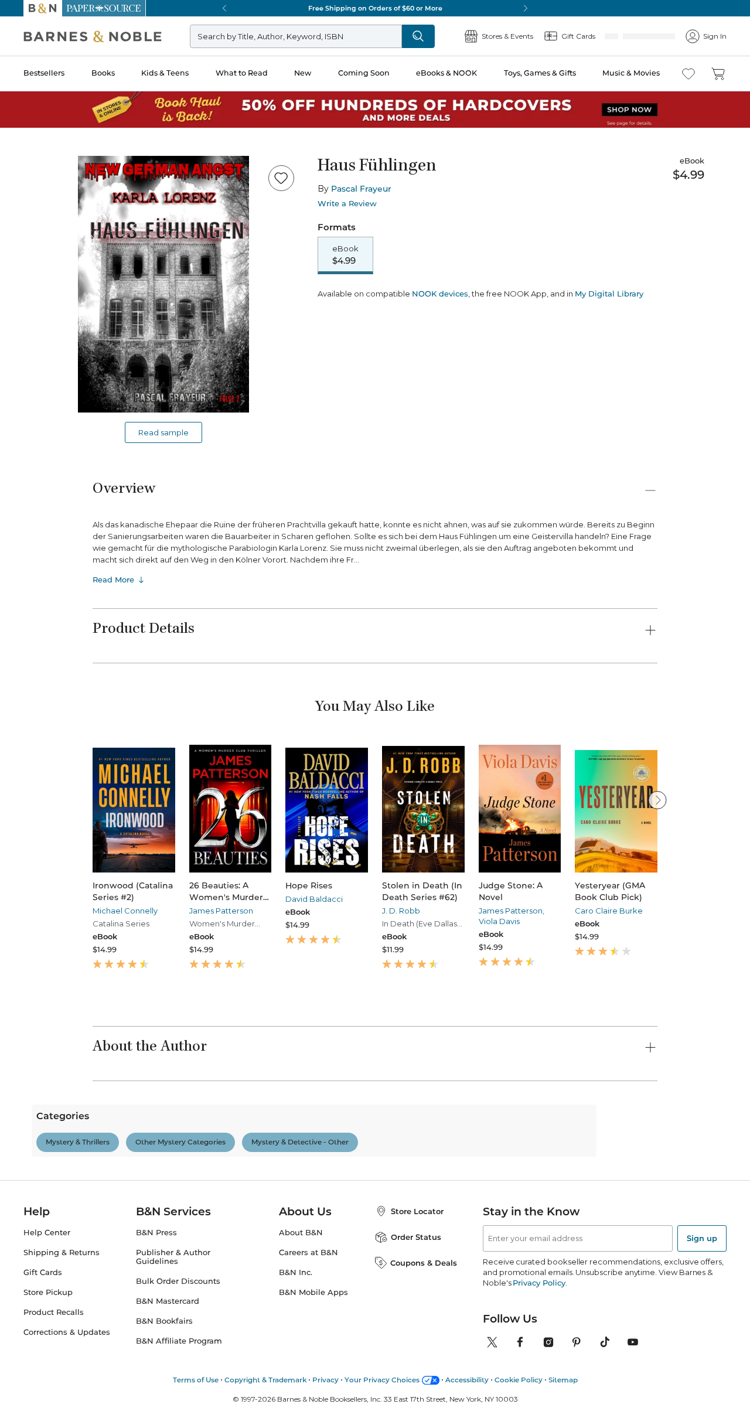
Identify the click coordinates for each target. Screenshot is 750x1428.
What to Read (242, 73)
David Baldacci (314, 899)
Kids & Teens (165, 73)
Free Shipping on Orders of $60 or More (375, 8)
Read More (113, 579)
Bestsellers (43, 73)
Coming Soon (364, 73)
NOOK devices (440, 334)
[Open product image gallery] (163, 284)
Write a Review (347, 203)
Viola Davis (499, 921)
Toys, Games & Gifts (540, 73)
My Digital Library (609, 334)
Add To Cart (387, 301)
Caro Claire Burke (609, 910)
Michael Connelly (125, 910)
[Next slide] (657, 799)
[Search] (457, 36)
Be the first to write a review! (375, 1257)
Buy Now (533, 301)
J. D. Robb (401, 910)
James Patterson (221, 910)
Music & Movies (631, 73)
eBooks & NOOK (446, 73)
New (302, 73)
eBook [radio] (345, 255)
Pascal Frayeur (361, 188)
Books (103, 73)
